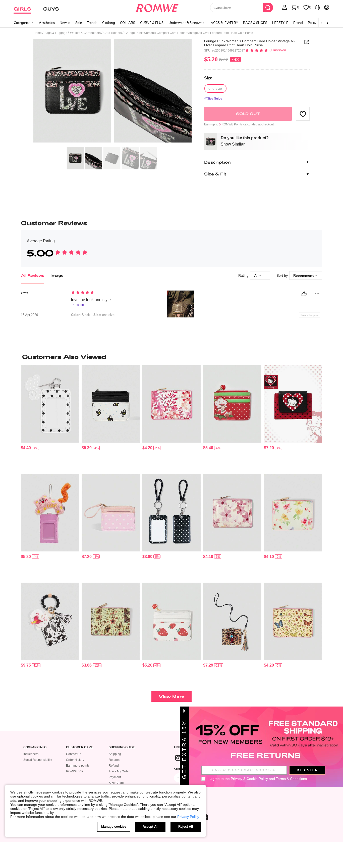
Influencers (30, 754)
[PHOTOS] (112, 91)
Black (80, 314)
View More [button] (171, 696)
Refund (114, 765)
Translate (77, 305)
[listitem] (50, 417)
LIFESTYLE (280, 23)
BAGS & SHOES (255, 23)
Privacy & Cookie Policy (249, 779)
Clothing (108, 23)
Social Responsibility (37, 760)
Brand (298, 23)
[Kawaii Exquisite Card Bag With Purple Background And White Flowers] (111, 621)
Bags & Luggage (55, 33)
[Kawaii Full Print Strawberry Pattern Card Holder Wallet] (171, 621)
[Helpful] (304, 294)
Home (37, 33)
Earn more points (77, 765)
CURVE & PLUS (151, 23)
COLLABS (127, 23)
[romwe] (157, 7)
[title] (171, 356)
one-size (104, 314)
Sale (78, 23)
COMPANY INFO (34, 747)
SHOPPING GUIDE (122, 747)
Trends (92, 23)
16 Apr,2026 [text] (29, 315)
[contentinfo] (26, 447)
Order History (75, 760)
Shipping (115, 754)
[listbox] (284, 7)
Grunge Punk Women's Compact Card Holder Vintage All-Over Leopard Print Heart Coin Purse (250, 43)
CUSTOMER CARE (79, 747)
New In (65, 23)
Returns (114, 760)
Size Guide (116, 783)
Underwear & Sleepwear (187, 23)
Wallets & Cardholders (85, 33)
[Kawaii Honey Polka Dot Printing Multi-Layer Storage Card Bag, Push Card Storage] (111, 404)
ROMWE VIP (74, 771)
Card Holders (112, 33)
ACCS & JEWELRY (224, 23)
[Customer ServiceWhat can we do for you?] (317, 7)
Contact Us (73, 754)
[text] (114, 292)
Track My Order (119, 771)
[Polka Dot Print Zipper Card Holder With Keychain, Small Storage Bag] (232, 404)
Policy (312, 23)
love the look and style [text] (91, 300)
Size (208, 78)
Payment (115, 777)
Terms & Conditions (291, 779)
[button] (303, 114)
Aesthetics (47, 23)
